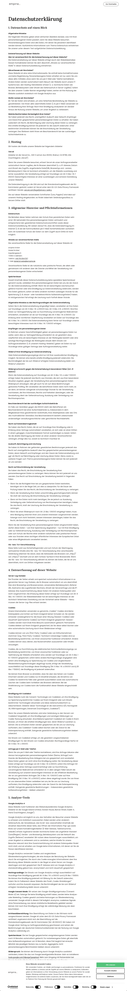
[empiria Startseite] (14, 4)
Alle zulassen (110, 965)
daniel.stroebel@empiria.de (24, 261)
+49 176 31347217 (21, 258)
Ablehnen (110, 976)
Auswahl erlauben (110, 971)
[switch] (57, 987)
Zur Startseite (111, 4)
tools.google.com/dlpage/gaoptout (23, 957)
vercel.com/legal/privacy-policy (38, 190)
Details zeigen (105, 987)
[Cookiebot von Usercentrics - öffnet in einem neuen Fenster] (13, 987)
